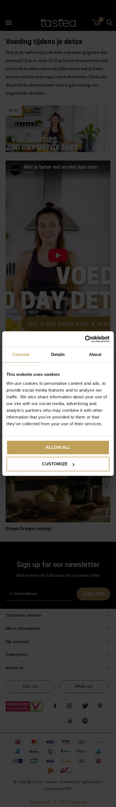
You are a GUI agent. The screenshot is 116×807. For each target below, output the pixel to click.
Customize (55, 463)
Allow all (58, 447)
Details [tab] (58, 354)
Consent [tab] (20, 354)
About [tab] (95, 354)
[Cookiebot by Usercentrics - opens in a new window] (85, 339)
